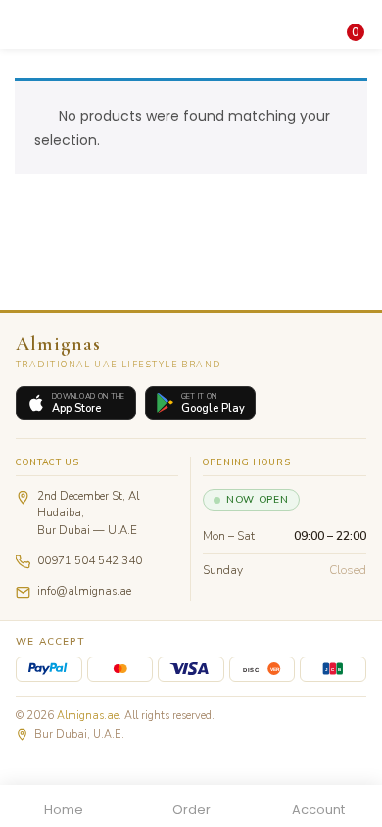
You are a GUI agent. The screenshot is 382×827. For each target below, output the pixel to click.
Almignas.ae (88, 715)
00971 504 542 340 (89, 560)
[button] (352, 12)
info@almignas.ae (84, 591)
